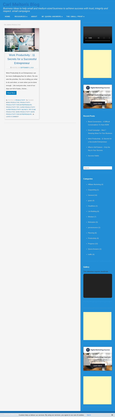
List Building (92, 211)
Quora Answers (93, 249)
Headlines (91, 206)
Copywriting (92, 190)
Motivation (91, 222)
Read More (11, 93)
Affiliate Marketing (94, 184)
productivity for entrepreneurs (19, 105)
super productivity (27, 107)
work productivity (23, 112)
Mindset (91, 217)
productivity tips (12, 107)
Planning (91, 233)
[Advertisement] (97, 64)
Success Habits (93, 156)
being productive (12, 102)
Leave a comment (12, 116)
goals (90, 200)
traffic (90, 254)
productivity (25, 102)
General (91, 195)
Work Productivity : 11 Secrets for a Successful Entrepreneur (21, 59)
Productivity (20, 100)
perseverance (93, 227)
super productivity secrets (17, 109)
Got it (89, 415)
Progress (91, 244)
